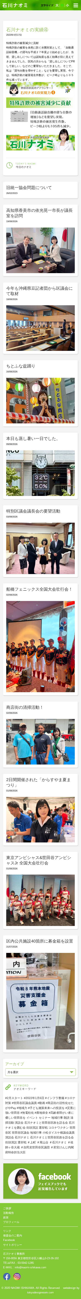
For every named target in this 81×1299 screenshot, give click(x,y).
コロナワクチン (58, 1127)
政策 (6, 1217)
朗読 (67, 1117)
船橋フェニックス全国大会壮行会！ (39, 589)
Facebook (9, 1240)
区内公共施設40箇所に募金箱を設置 (39, 941)
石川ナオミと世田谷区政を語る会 (46, 1122)
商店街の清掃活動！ (25, 707)
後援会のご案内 (12, 1235)
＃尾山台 (42, 1142)
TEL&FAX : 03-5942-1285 (18, 1262)
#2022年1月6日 (34, 1098)
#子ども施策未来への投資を (46, 1108)
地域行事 (57, 1117)
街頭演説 (32, 1127)
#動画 (41, 1103)
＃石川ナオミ (58, 1142)
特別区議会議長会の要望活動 (33, 511)
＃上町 (31, 1142)
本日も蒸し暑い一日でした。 (33, 438)
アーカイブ (14, 1064)
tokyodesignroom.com (40, 1292)
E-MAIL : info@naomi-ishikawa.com (24, 1267)
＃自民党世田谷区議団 (35, 1147)
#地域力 (22, 1108)
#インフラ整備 (54, 1098)
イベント (32, 1117)
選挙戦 (43, 1127)
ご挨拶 (7, 1208)
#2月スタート (14, 1098)
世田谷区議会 (20, 1132)
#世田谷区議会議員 (24, 1103)
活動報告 (8, 1212)
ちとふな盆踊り (20, 366)
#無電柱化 (27, 1112)
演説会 (19, 1122)
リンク (7, 1230)
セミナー (44, 1117)
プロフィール (11, 1222)
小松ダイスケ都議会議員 (59, 1132)
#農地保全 (41, 1112)
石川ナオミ (22, 1137)
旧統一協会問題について (29, 187)
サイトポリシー (12, 1244)
